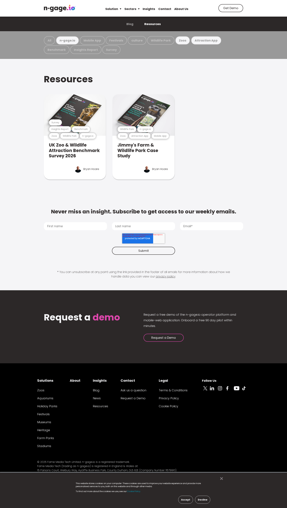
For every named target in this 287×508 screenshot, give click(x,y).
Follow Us (209, 381)
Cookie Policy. (134, 491)
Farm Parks (45, 438)
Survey (111, 50)
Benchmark (57, 50)
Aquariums (45, 398)
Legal (163, 380)
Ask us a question (133, 390)
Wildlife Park (161, 40)
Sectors (130, 9)
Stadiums (44, 446)
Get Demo (230, 8)
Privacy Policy (169, 398)
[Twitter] (206, 390)
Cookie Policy (168, 406)
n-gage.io (67, 40)
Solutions (45, 380)
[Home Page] (59, 8)
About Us (181, 9)
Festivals (116, 40)
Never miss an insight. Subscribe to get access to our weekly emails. (143, 211)
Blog (129, 24)
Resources (152, 24)
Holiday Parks (47, 406)
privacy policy (165, 276)
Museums (44, 422)
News (97, 398)
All (49, 40)
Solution (111, 9)
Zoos (182, 40)
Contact (164, 9)
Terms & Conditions (173, 390)
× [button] (220, 478)
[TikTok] (246, 390)
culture (137, 40)
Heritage (43, 430)
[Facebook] (230, 390)
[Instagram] (222, 390)
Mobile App (92, 40)
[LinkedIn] (214, 390)
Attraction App (206, 40)
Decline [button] (202, 499)
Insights (149, 9)
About (75, 380)
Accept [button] (185, 499)
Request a (82, 318)
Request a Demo (163, 338)
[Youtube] (238, 390)
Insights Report (86, 50)
